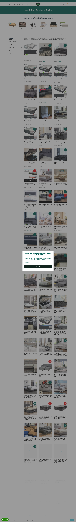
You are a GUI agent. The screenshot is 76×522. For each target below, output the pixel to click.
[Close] (52, 252)
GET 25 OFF (38, 266)
